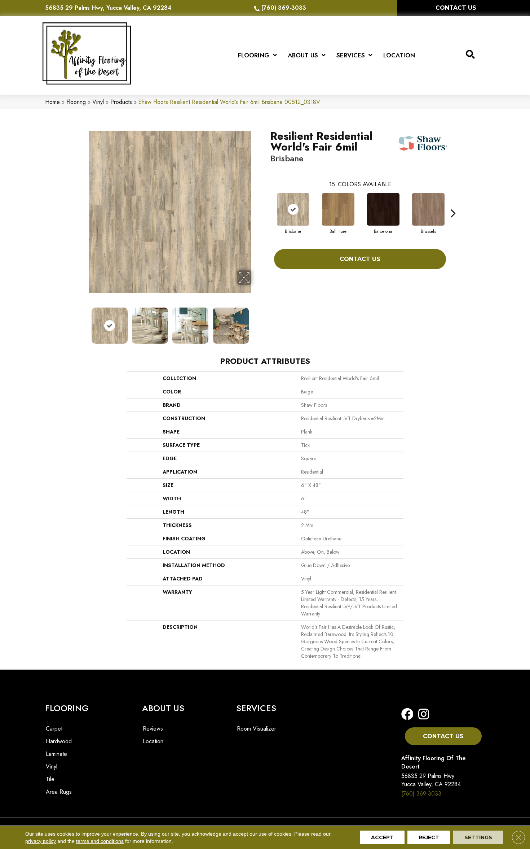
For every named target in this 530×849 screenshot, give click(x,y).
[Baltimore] (338, 209)
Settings (478, 837)
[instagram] (421, 714)
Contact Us (360, 259)
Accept (382, 837)
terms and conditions (100, 841)
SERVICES (256, 708)
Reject (429, 837)
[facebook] (407, 714)
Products (121, 102)
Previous (84, 322)
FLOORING (67, 708)
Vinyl (98, 102)
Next (256, 322)
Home (52, 102)
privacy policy (40, 841)
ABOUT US (163, 708)
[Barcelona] (383, 209)
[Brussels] (428, 209)
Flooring (76, 102)
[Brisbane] (293, 209)
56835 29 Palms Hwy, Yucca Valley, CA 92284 (108, 8)
